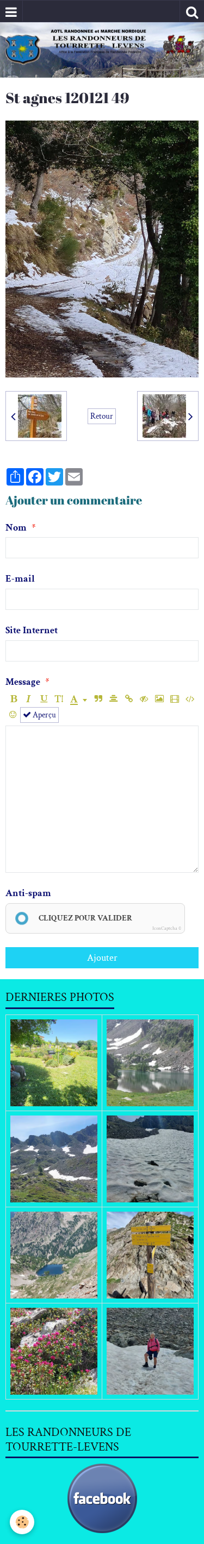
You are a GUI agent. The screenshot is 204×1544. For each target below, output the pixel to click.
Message (22, 682)
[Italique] (28, 699)
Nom (16, 527)
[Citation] (98, 699)
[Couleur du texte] (78, 699)
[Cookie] (22, 1522)
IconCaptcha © (166, 928)
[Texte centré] (113, 699)
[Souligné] (44, 699)
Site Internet (31, 630)
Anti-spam (28, 893)
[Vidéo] (174, 699)
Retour (101, 416)
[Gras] (13, 699)
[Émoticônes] (13, 715)
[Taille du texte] (59, 699)
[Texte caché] (144, 699)
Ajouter (102, 957)
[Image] (159, 699)
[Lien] (129, 699)
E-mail (20, 578)
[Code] (189, 699)
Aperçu (43, 714)
